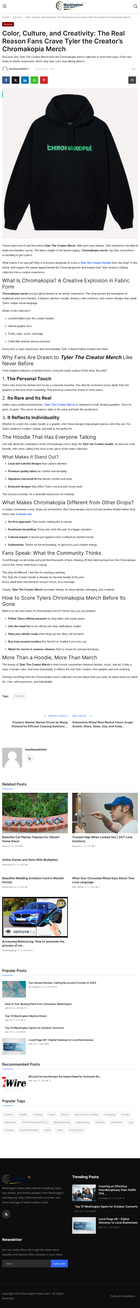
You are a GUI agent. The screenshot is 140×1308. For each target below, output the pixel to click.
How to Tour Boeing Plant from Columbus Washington (38, 1003)
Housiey (9, 1130)
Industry (100, 1122)
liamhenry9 (7, 864)
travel (52, 1114)
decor (5, 846)
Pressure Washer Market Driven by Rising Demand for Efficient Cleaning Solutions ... (40, 724)
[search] (135, 6)
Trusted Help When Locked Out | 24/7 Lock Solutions (102, 839)
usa (131, 1122)
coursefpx (103, 1198)
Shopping (110, 1114)
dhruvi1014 (7, 887)
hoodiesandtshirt (36, 749)
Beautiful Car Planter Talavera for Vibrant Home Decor (30, 839)
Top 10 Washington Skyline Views (26, 1015)
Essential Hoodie (29, 1130)
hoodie (125, 1114)
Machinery (116, 1122)
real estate (10, 1122)
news (60, 1130)
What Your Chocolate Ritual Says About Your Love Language (103, 880)
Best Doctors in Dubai (86, 1114)
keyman (76, 846)
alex (7, 1008)
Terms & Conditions (122, 1296)
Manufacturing (62, 1122)
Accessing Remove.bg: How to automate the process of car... (33, 943)
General (17, 17)
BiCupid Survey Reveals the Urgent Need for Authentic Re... (65, 1076)
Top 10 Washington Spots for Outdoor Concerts (34, 1027)
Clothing (37, 1114)
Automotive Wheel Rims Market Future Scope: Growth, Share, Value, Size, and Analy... (102, 724)
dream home (76, 1130)
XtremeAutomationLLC (34, 1122)
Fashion (19, 696)
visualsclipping (9, 950)
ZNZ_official (77, 887)
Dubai (47, 1130)
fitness (65, 1114)
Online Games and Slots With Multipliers (30, 860)
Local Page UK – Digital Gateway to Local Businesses (61, 1039)
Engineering (82, 1122)
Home (5, 17)
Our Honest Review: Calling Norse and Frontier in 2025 (62, 982)
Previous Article (58, 715)
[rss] (6, 1214)
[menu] (4, 6)
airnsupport (34, 986)
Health (23, 1114)
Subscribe (59, 1263)
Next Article (79, 715)
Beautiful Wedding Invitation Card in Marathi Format (33, 880)
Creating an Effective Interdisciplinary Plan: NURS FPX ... (117, 1190)
